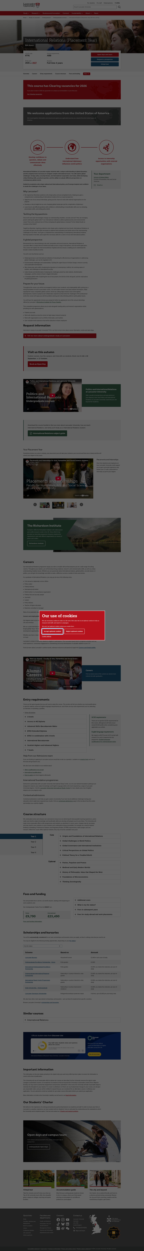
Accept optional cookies (52, 631)
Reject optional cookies (74, 631)
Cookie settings (46, 636)
